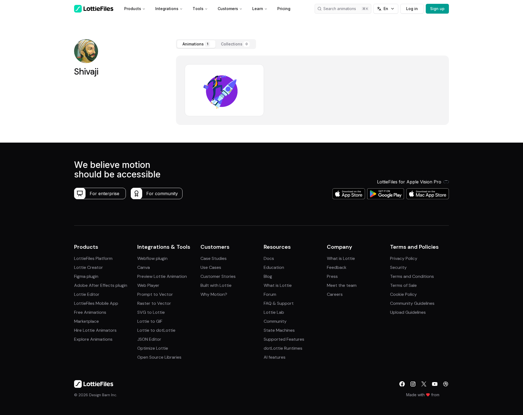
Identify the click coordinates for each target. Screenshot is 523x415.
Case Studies (213, 258)
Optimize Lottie (152, 348)
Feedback (336, 267)
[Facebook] (402, 384)
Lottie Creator (88, 267)
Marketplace (86, 321)
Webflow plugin (152, 258)
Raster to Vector (154, 303)
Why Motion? (213, 294)
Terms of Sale (403, 285)
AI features (274, 357)
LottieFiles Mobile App (96, 303)
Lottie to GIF (149, 321)
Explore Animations (93, 339)
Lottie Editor (86, 294)
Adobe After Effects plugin (100, 285)
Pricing (283, 8)
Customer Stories (218, 276)
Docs (269, 258)
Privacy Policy (403, 258)
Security (398, 267)
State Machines (279, 330)
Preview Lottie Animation (162, 276)
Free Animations (90, 312)
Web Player (148, 285)
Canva (143, 267)
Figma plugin (86, 276)
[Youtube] (434, 384)
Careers (335, 294)
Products (132, 8)
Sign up (437, 8)
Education (274, 267)
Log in (412, 8)
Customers (228, 8)
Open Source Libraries (159, 357)
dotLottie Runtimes (283, 348)
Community (275, 321)
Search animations (339, 8)
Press (332, 276)
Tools (198, 8)
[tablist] (216, 44)
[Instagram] (413, 384)
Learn (257, 8)
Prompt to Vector (155, 294)
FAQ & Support (279, 303)
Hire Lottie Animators (95, 330)
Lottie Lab (274, 312)
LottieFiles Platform (93, 258)
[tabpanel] (312, 90)
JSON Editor (149, 339)
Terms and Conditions (412, 276)
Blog (268, 276)
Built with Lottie (216, 285)
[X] (424, 384)
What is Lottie (278, 285)
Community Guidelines (412, 303)
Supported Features (284, 339)
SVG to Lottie (151, 312)
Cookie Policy (403, 294)
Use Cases (210, 267)
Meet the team (342, 285)
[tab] (196, 44)
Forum (270, 294)
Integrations (166, 8)
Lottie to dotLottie (156, 330)
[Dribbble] (445, 384)
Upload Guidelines (408, 312)
